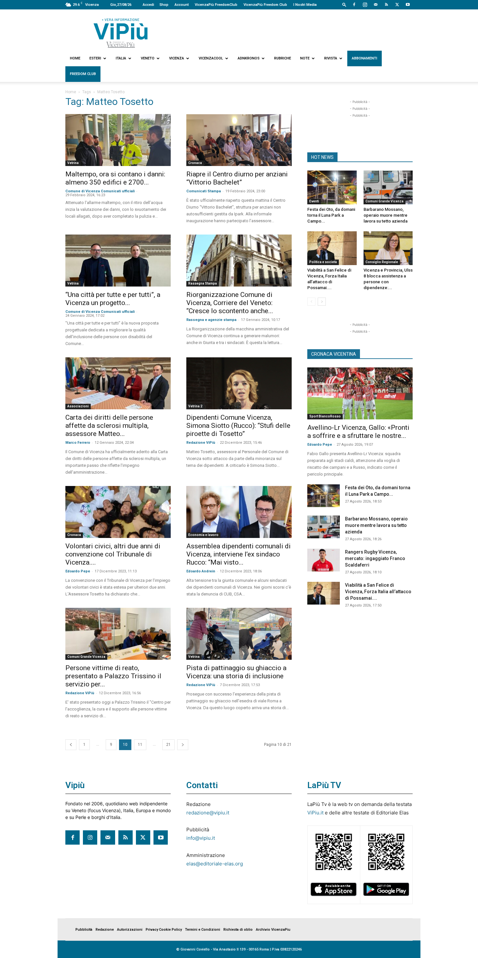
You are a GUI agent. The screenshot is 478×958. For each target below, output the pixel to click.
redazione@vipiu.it (207, 813)
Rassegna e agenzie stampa (211, 320)
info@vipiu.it (200, 838)
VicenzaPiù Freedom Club (265, 5)
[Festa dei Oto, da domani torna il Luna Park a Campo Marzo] (332, 187)
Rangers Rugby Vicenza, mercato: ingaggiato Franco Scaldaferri (375, 558)
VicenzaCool (211, 58)
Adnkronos (248, 58)
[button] (344, 4)
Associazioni (78, 406)
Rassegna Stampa (202, 283)
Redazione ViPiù (200, 443)
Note (305, 58)
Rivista (330, 58)
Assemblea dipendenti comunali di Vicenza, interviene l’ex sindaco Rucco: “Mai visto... (238, 554)
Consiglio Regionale (381, 262)
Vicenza (176, 58)
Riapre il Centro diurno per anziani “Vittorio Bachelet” (237, 178)
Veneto (147, 58)
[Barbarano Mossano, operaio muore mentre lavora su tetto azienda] (388, 187)
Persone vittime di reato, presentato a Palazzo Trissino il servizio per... (113, 676)
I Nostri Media (305, 5)
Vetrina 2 (195, 406)
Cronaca (195, 163)
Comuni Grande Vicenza (86, 656)
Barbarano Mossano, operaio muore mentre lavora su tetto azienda (385, 215)
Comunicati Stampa (203, 191)
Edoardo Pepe (77, 571)
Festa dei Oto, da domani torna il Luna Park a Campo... (331, 215)
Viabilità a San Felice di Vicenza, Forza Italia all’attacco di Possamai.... (378, 591)
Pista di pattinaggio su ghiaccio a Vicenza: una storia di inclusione (236, 672)
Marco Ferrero (77, 443)
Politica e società (323, 262)
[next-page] (182, 744)
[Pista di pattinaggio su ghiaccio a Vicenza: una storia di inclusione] (239, 634)
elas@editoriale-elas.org (214, 864)
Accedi (148, 5)
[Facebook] (354, 4)
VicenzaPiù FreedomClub (216, 5)
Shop (163, 5)
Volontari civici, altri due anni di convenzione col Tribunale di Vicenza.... (112, 554)
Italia (121, 58)
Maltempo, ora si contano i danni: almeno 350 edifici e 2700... (115, 178)
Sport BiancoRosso (325, 416)
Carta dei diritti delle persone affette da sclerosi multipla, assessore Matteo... (109, 426)
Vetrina (73, 163)
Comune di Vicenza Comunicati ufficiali (100, 191)
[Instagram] (365, 4)
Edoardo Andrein (200, 571)
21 (168, 744)
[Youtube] (408, 4)
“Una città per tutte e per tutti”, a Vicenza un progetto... (112, 299)
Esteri (95, 58)
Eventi (314, 201)
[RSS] (386, 4)
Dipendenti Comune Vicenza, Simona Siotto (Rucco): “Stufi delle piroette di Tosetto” (238, 426)
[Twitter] (397, 4)
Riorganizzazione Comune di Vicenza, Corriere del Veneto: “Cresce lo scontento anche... (229, 303)
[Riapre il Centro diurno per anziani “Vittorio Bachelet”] (239, 140)
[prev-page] (70, 744)
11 (140, 744)
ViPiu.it (315, 813)
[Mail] (375, 4)
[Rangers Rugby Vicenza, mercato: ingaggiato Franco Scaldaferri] (323, 560)
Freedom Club (83, 74)
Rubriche (282, 58)
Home (75, 58)
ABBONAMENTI (364, 58)
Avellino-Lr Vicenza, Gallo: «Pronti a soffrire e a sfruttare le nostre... (358, 432)
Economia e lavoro (203, 535)
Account (182, 5)
